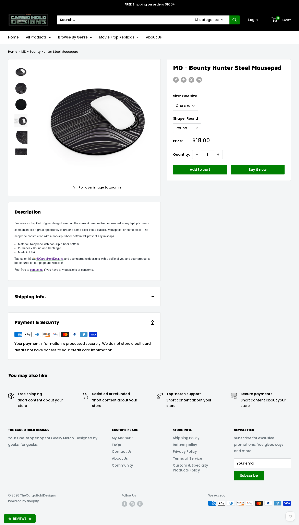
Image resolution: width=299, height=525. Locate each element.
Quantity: (181, 154)
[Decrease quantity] (196, 154)
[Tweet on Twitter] (191, 80)
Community (122, 465)
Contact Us (122, 451)
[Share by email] (199, 80)
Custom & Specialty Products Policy (190, 468)
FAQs (116, 444)
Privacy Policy (185, 451)
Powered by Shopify (23, 501)
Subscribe (249, 475)
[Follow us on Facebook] (124, 504)
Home (13, 37)
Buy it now (257, 169)
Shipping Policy (186, 437)
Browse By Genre (73, 37)
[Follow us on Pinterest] (140, 504)
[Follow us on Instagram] (132, 504)
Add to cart (200, 169)
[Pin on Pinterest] (184, 80)
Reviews (20, 518)
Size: (185, 96)
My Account (122, 437)
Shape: (185, 118)
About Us (154, 37)
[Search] (234, 19)
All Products (36, 37)
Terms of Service (187, 458)
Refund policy (185, 444)
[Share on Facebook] (176, 80)
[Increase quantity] (218, 154)
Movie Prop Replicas (116, 37)
